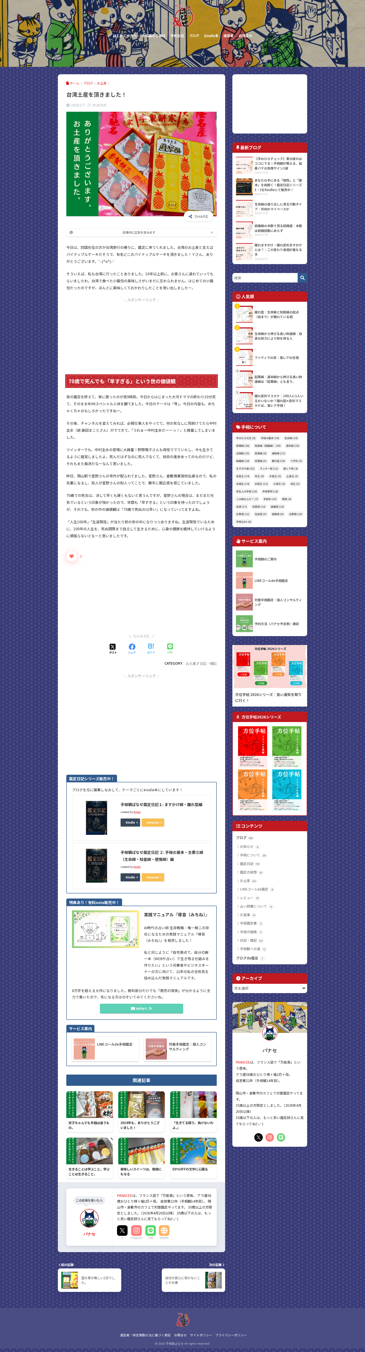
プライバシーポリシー (231, 1335)
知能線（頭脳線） (268, 445)
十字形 (296, 461)
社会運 (261, 514)
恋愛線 (261, 461)
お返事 (247, 914)
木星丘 (275, 476)
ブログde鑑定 (249, 958)
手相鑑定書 (251, 923)
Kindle (130, 822)
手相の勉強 (251, 931)
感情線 (242, 445)
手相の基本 (270, 438)
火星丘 (279, 483)
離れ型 (278, 461)
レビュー (249, 897)
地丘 (295, 483)
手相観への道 (253, 948)
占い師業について (256, 906)
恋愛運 (259, 506)
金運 (241, 506)
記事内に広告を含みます (139, 232)
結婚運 (277, 506)
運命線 (292, 445)
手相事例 (270, 491)
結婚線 (242, 461)
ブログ (244, 837)
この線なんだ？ (247, 499)
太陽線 (242, 453)
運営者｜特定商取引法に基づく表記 (145, 1335)
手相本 (270, 499)
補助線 (278, 453)
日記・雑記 (208, 663)
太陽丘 (242, 483)
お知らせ (249, 846)
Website (164, 1237)
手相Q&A (243, 521)
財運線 (261, 453)
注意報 (295, 514)
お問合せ (180, 1335)
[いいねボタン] (71, 556)
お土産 (191, 663)
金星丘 (242, 476)
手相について (253, 854)
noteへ (142, 1008)
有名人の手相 (246, 491)
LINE (150, 1237)
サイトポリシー (201, 1335)
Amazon (153, 822)
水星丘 (261, 483)
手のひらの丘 (246, 438)
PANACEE (124, 1195)
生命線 (291, 438)
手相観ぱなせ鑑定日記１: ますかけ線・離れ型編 (161, 804)
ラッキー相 (269, 468)
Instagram (136, 1237)
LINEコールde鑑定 (256, 889)
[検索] (302, 278)
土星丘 (292, 476)
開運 (286, 499)
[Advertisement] (141, 333)
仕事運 (242, 514)
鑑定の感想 (251, 872)
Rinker (137, 812)
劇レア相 (290, 468)
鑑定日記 (250, 863)
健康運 (278, 514)
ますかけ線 (245, 468)
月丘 (259, 476)
